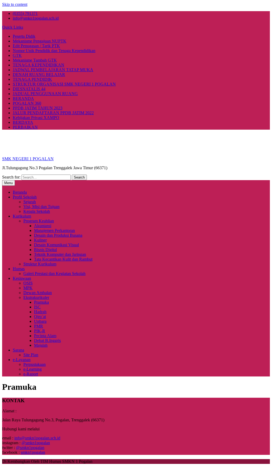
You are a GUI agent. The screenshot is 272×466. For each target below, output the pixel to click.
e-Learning (32, 369)
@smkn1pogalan (36, 442)
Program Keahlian (38, 221)
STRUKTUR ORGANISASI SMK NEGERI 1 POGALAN (64, 84)
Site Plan (30, 355)
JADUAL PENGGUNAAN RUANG (45, 93)
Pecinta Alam (45, 335)
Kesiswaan (22, 278)
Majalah (41, 345)
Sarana (18, 350)
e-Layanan (22, 359)
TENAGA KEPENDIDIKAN (38, 65)
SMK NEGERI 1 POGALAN (28, 158)
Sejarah (29, 202)
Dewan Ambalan (37, 292)
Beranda (20, 192)
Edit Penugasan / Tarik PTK (36, 46)
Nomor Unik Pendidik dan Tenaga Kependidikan (54, 50)
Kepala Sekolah (36, 211)
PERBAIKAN (25, 127)
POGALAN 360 (27, 103)
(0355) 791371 (25, 13)
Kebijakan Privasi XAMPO (36, 117)
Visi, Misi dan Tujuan (41, 206)
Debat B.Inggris (47, 340)
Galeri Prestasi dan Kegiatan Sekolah (54, 273)
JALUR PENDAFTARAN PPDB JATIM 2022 (53, 113)
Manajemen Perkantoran (54, 230)
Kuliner (40, 240)
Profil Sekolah (25, 197)
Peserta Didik (24, 36)
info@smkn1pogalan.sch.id (36, 18)
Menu (8, 183)
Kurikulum (22, 216)
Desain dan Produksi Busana (58, 235)
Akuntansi (42, 225)
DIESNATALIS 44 (29, 89)
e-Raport (30, 374)
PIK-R (39, 331)
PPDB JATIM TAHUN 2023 (37, 108)
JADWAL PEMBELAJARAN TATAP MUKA (53, 69)
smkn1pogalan (33, 452)
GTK (17, 55)
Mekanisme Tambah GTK (35, 60)
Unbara (40, 321)
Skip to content (14, 4)
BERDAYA (23, 122)
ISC (37, 307)
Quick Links (12, 27)
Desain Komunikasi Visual (56, 245)
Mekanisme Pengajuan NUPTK (39, 41)
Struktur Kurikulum (39, 264)
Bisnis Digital (45, 249)
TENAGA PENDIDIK (32, 79)
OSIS (28, 283)
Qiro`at (40, 316)
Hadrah (40, 312)
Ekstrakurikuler (36, 297)
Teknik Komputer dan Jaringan (60, 254)
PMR (38, 326)
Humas (19, 268)
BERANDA (23, 98)
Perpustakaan (34, 364)
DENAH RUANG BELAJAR (39, 74)
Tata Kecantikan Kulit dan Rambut (63, 259)
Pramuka (41, 302)
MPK (28, 288)
